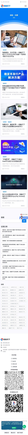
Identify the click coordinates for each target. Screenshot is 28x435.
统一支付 (5, 320)
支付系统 (22, 300)
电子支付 (5, 314)
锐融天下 (12, 328)
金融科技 (22, 325)
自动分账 (5, 322)
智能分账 (22, 309)
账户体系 (13, 322)
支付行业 (5, 303)
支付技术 (13, 300)
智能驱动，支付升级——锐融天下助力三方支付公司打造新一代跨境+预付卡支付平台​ (14, 54)
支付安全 (5, 300)
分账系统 (13, 290)
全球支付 (14, 287)
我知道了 (14, 427)
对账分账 (13, 295)
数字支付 (5, 306)
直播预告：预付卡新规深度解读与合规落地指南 (12, 240)
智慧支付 (13, 309)
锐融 (4, 328)
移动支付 (22, 317)
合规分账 (22, 292)
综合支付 (13, 320)
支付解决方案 (14, 303)
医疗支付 (5, 292)
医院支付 (13, 292)
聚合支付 (22, 320)
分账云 (4, 290)
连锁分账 (5, 325)
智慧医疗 (5, 309)
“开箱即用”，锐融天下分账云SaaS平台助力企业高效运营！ (12, 160)
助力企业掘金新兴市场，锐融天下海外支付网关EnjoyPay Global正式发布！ (14, 196)
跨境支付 (22, 322)
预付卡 (19, 328)
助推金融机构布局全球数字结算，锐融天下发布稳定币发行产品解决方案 (14, 88)
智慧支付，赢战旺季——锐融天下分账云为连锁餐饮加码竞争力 (13, 125)
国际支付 (5, 295)
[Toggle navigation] (25, 6)
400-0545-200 (6, 2)
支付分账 (22, 298)
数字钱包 (13, 306)
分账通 (21, 290)
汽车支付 (13, 311)
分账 (21, 287)
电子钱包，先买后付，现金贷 (9, 317)
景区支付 (22, 306)
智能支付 (5, 311)
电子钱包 (13, 314)
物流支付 (22, 311)
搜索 (2, 217)
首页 (14, 17)
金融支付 (13, 325)
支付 (21, 295)
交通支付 (5, 287)
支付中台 (5, 298)
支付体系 (13, 298)
